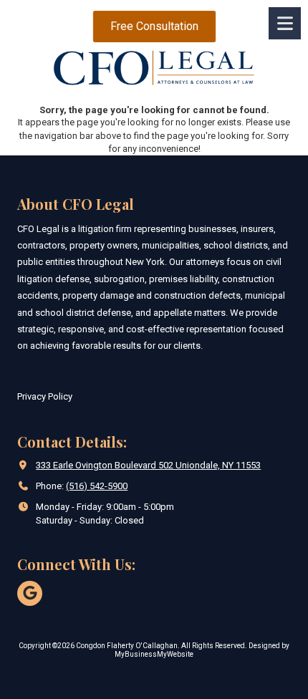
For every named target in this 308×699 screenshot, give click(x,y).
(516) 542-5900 (96, 486)
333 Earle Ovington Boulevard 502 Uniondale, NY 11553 (148, 465)
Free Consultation (154, 26)
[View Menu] (285, 23)
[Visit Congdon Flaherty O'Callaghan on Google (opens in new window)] (29, 593)
